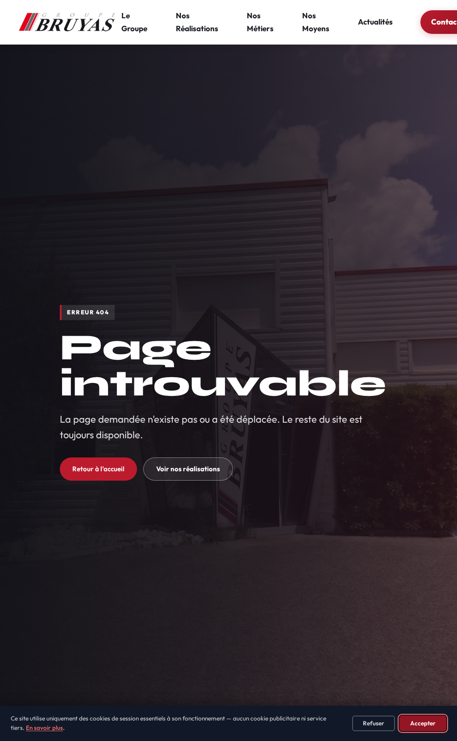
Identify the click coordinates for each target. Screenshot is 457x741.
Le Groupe (134, 22)
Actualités (375, 21)
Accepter (423, 723)
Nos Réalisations (197, 22)
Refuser (373, 723)
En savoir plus (44, 728)
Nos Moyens (315, 22)
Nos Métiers (260, 22)
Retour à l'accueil (98, 469)
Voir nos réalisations (188, 469)
